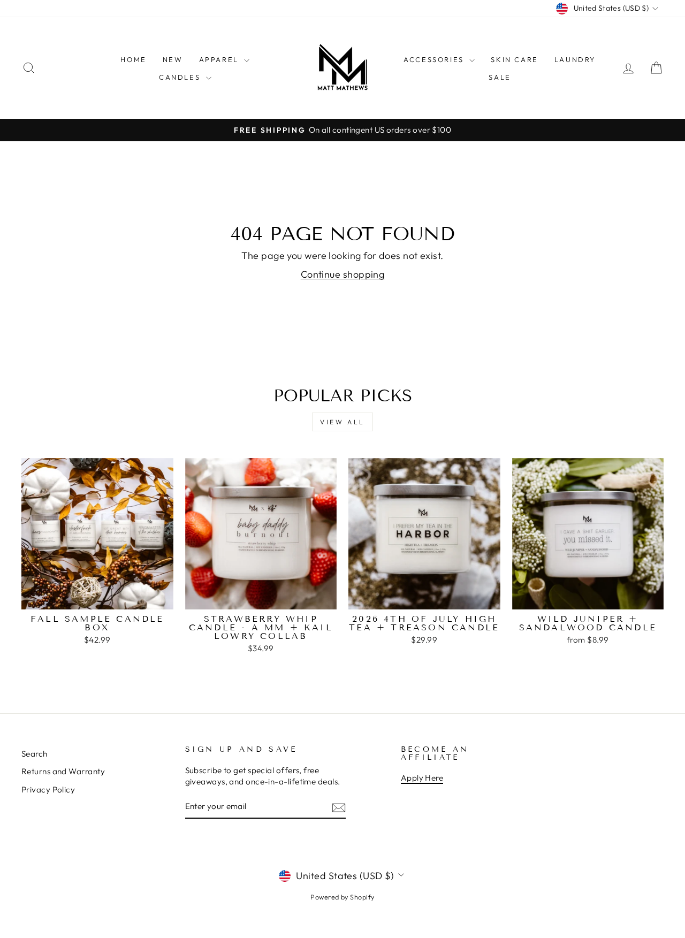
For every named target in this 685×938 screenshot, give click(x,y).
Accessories (435, 59)
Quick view (97, 597)
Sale (500, 77)
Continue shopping (343, 274)
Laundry (575, 59)
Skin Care (514, 59)
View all (342, 422)
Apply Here (422, 778)
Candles (181, 77)
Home (133, 59)
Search (34, 754)
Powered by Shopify (342, 897)
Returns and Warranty (63, 771)
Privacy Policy (48, 789)
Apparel (220, 59)
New (173, 59)
